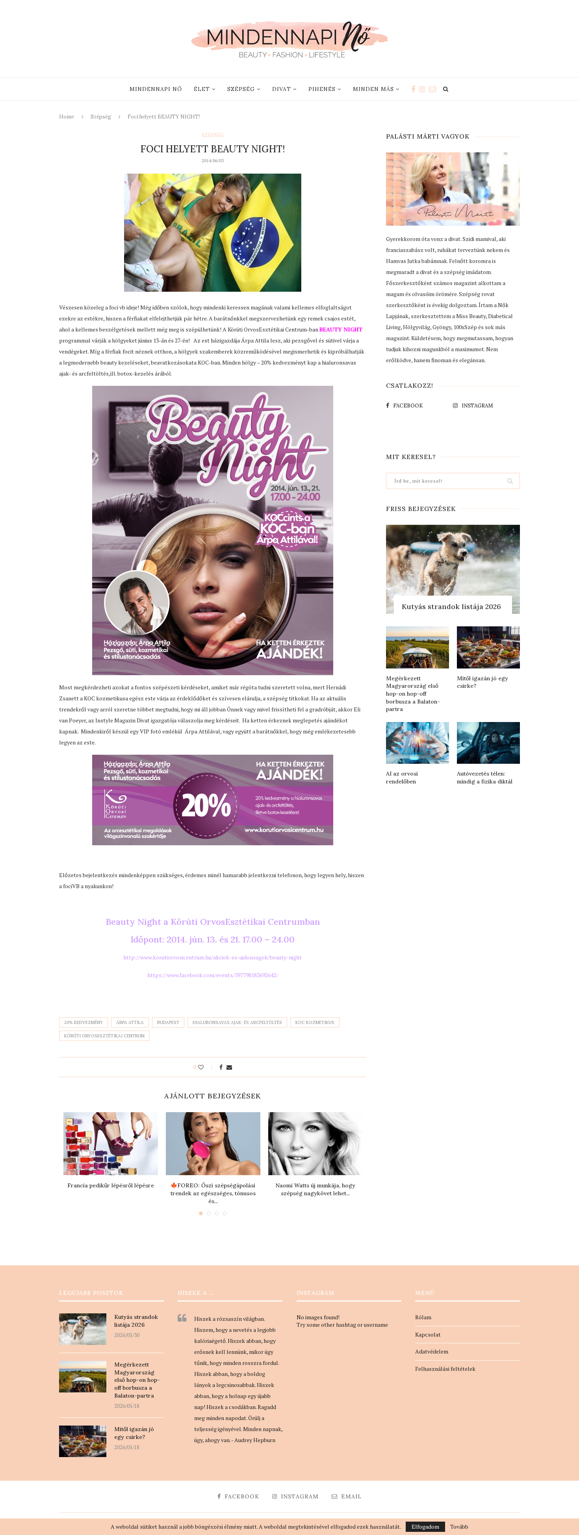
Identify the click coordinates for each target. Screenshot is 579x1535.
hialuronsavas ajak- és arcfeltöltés (237, 1022)
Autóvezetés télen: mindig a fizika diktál (484, 777)
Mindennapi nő (156, 89)
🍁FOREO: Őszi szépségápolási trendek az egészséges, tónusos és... (213, 1193)
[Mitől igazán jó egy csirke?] (488, 647)
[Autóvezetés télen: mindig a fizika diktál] (488, 743)
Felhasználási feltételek (445, 1368)
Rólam (423, 1317)
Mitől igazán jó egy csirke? (482, 682)
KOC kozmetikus (314, 1022)
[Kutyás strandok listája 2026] (453, 569)
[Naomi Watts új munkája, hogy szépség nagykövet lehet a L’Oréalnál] (315, 1143)
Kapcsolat (428, 1334)
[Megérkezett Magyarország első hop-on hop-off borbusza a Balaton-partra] (417, 647)
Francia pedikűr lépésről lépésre (110, 1185)
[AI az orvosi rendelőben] (417, 743)
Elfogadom (425, 1526)
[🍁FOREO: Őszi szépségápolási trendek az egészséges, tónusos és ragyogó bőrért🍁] (213, 1143)
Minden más (373, 89)
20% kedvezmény (83, 1022)
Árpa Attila (130, 1022)
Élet (202, 89)
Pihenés (322, 89)
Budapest (168, 1022)
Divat (281, 89)
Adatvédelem (431, 1351)
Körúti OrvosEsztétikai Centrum (104, 1036)
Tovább (459, 1526)
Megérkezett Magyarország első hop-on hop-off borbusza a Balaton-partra (413, 694)
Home (66, 116)
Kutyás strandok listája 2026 (451, 606)
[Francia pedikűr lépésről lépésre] (110, 1143)
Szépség (241, 89)
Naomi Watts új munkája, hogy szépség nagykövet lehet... (315, 1189)
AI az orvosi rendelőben (402, 777)
